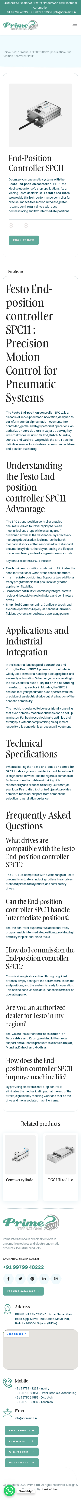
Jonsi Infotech (50, 1489)
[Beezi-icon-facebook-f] (8, 1279)
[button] (74, 25)
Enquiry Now (23, 240)
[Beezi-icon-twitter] (20, 1279)
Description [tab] (15, 271)
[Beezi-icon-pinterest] (32, 1279)
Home (6, 52)
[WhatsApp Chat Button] (9, 1490)
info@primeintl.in (65, 12)
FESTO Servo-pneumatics (49, 52)
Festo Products (21, 52)
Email (20, 1410)
